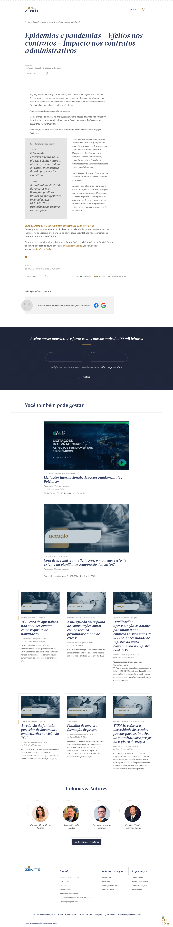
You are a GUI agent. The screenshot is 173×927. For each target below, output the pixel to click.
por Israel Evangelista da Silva (54, 572)
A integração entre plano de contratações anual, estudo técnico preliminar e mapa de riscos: (86, 630)
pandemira (56, 269)
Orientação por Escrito (110, 885)
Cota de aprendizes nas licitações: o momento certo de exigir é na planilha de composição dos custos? (85, 562)
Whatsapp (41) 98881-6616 (129, 914)
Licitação (47, 473)
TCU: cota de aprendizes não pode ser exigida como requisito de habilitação (39, 628)
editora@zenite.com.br (73, 245)
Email (93, 352)
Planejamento (89, 618)
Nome (51, 352)
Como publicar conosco (69, 877)
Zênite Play (105, 881)
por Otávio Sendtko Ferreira (31, 745)
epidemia (48, 269)
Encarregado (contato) (69, 901)
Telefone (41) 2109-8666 (105, 914)
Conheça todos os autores (86, 841)
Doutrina (28, 65)
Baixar (91, 225)
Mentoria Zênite (107, 889)
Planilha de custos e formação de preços (82, 728)
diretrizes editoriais (43, 249)
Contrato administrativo (34, 269)
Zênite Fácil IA (106, 877)
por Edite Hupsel (55, 68)
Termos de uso (65, 889)
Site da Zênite (65, 881)
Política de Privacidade (69, 893)
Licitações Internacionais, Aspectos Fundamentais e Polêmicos (83, 479)
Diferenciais (137, 889)
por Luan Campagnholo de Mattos (33, 641)
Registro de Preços (137, 722)
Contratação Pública (52, 556)
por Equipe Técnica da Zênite (54, 489)
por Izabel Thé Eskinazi (75, 645)
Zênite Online (137, 877)
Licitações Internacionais (61, 473)
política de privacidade (111, 367)
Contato (63, 885)
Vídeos (73, 473)
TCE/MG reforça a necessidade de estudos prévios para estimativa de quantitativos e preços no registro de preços (132, 734)
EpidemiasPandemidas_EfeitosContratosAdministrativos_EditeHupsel (56, 225)
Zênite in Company (140, 885)
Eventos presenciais (140, 881)
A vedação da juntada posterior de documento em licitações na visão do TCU (40, 732)
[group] (40, 815)
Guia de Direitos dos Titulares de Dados (75, 897)
